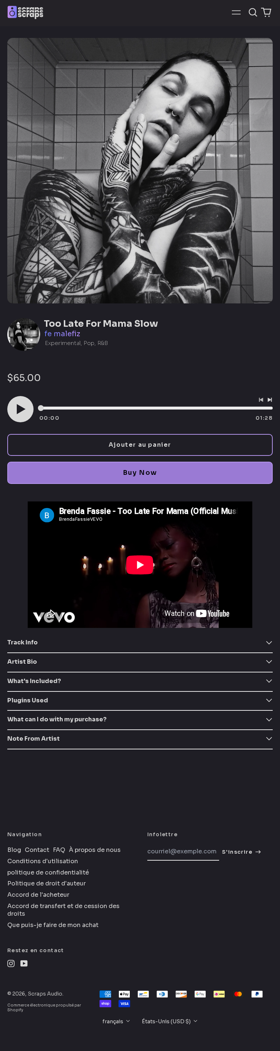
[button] (253, 12)
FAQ (59, 850)
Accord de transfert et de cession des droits (63, 910)
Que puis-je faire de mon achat (52, 925)
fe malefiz (62, 333)
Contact (37, 850)
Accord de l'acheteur (38, 895)
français (113, 1021)
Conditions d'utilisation (42, 861)
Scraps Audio (45, 993)
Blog (14, 850)
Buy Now (140, 473)
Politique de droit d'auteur (46, 883)
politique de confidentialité (48, 872)
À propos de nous (95, 850)
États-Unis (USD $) (167, 1021)
